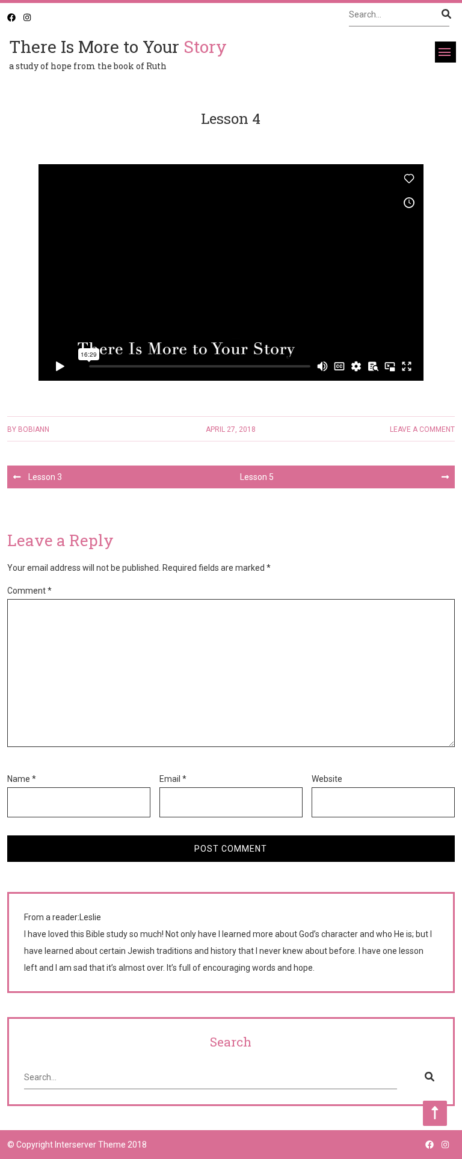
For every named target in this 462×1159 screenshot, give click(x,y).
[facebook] (11, 17)
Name (21, 779)
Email (172, 779)
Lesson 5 (257, 477)
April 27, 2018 (231, 429)
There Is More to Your (118, 46)
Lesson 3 (45, 477)
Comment (29, 590)
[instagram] (27, 17)
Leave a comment (422, 429)
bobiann (33, 429)
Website (327, 779)
